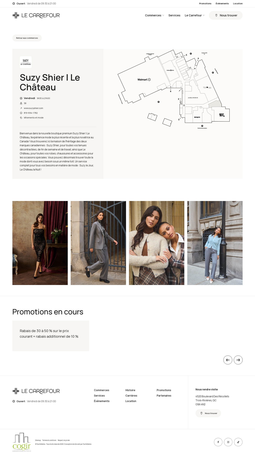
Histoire (130, 390)
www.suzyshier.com (33, 108)
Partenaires (164, 395)
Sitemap (38, 440)
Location (238, 4)
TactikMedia (87, 444)
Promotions (205, 4)
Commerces (153, 15)
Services (174, 15)
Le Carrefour (193, 15)
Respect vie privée (64, 440)
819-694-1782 (31, 112)
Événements (222, 4)
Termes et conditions (49, 440)
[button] (226, 15)
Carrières (131, 395)
